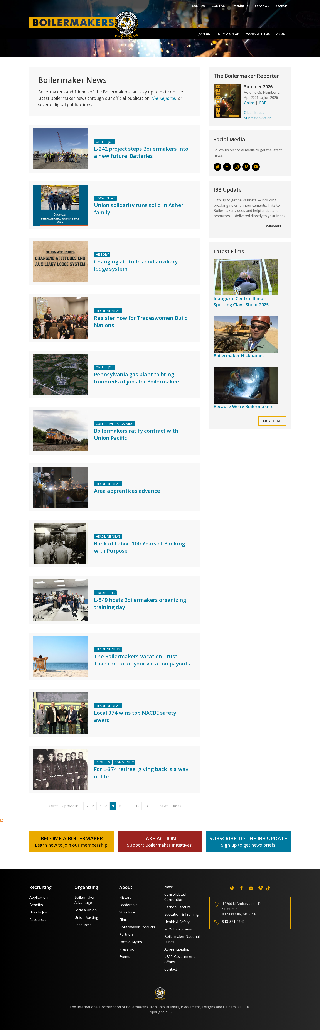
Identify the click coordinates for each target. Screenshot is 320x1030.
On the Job (105, 142)
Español (262, 5)
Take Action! (160, 838)
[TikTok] (268, 888)
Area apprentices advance (127, 490)
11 (129, 806)
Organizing (105, 593)
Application (38, 897)
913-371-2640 (233, 921)
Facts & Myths (130, 941)
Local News (105, 198)
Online (249, 102)
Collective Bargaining (114, 424)
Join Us (204, 34)
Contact (219, 5)
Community (124, 762)
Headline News (108, 311)
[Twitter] (232, 888)
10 (120, 806)
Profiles (103, 762)
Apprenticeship (176, 949)
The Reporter (164, 98)
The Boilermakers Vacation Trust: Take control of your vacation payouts (142, 660)
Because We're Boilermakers (243, 406)
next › (163, 806)
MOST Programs (178, 929)
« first (53, 806)
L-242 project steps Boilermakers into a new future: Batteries (141, 152)
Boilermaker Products (137, 927)
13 (146, 806)
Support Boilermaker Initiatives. (160, 845)
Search (281, 5)
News (168, 887)
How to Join (38, 912)
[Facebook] (241, 888)
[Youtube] (251, 888)
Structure (127, 912)
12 (137, 806)
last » (177, 806)
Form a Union (228, 34)
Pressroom (128, 949)
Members (241, 5)
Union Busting (86, 917)
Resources (37, 919)
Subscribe (273, 225)
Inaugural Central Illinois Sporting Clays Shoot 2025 (241, 301)
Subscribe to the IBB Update (248, 838)
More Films (272, 421)
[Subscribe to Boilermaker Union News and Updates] (1, 820)
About (281, 34)
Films (123, 919)
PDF (262, 102)
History (102, 254)
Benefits (36, 904)
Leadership (128, 904)
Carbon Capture (177, 907)
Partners (126, 934)
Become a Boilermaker (72, 838)
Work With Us (258, 34)
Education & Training (181, 914)
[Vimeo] (260, 888)
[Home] (84, 24)
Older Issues (254, 112)
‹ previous (70, 806)
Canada (198, 5)
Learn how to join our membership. (72, 845)
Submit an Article (258, 117)
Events (124, 956)
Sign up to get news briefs (248, 845)
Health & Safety (177, 921)
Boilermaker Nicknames (239, 355)
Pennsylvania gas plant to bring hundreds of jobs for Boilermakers (137, 378)
